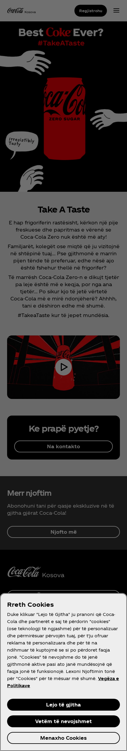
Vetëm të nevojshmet (63, 721)
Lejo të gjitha (63, 704)
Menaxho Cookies (63, 738)
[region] (63, 672)
